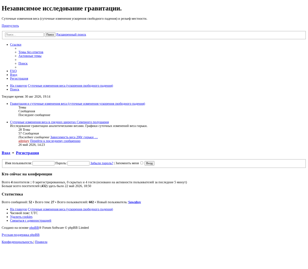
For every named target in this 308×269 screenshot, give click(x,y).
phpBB (34, 227)
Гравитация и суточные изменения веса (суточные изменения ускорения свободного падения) (77, 103)
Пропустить (10, 25)
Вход (6, 153)
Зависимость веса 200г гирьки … (74, 137)
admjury (23, 141)
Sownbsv (134, 202)
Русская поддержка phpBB (21, 235)
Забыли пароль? (101, 163)
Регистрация (27, 153)
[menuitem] (30, 52)
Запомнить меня (127, 163)
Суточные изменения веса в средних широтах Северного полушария (59, 122)
